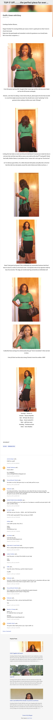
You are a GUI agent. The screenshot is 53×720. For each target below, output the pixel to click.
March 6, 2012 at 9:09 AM (13, 505)
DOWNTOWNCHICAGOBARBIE (14, 500)
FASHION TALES (11, 623)
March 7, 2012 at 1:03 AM (13, 583)
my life (4, 446)
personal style (11, 446)
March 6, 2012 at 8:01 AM (13, 484)
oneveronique (10, 458)
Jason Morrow (29, 718)
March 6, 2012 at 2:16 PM (13, 549)
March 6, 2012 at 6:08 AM (13, 463)
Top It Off (12, 677)
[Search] (51, 2)
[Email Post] (3, 444)
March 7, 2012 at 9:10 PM (13, 619)
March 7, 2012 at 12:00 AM (13, 574)
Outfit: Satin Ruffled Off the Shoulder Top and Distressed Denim (24, 700)
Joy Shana (9, 535)
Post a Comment (7, 631)
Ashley (8, 521)
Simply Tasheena (11, 467)
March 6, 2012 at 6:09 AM (13, 476)
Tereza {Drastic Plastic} (12, 480)
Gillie (8, 566)
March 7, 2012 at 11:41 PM (13, 627)
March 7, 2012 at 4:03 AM (13, 593)
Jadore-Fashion (10, 554)
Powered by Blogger (27, 715)
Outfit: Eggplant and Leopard (16, 653)
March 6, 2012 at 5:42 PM (13, 562)
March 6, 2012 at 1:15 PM (13, 541)
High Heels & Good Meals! (13, 545)
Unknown (9, 488)
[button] (3, 20)
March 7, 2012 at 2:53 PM (13, 605)
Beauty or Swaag (11, 609)
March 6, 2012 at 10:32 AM (13, 517)
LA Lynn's (9, 510)
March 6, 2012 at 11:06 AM (13, 531)
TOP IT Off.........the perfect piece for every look (28, 2)
